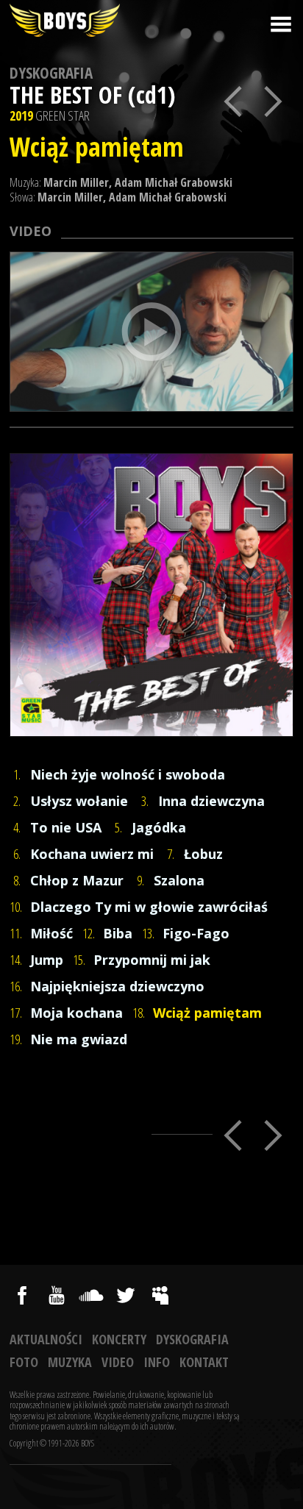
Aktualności (46, 1339)
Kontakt (204, 1362)
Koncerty (119, 1339)
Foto (24, 1362)
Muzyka (70, 1362)
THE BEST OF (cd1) (92, 94)
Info (156, 1362)
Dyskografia (51, 73)
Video (117, 1362)
